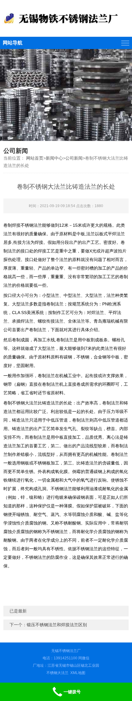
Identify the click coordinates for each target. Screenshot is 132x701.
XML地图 (77, 673)
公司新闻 (74, 158)
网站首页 (34, 158)
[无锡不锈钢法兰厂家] (66, 18)
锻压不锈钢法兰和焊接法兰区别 (57, 624)
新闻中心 (54, 158)
